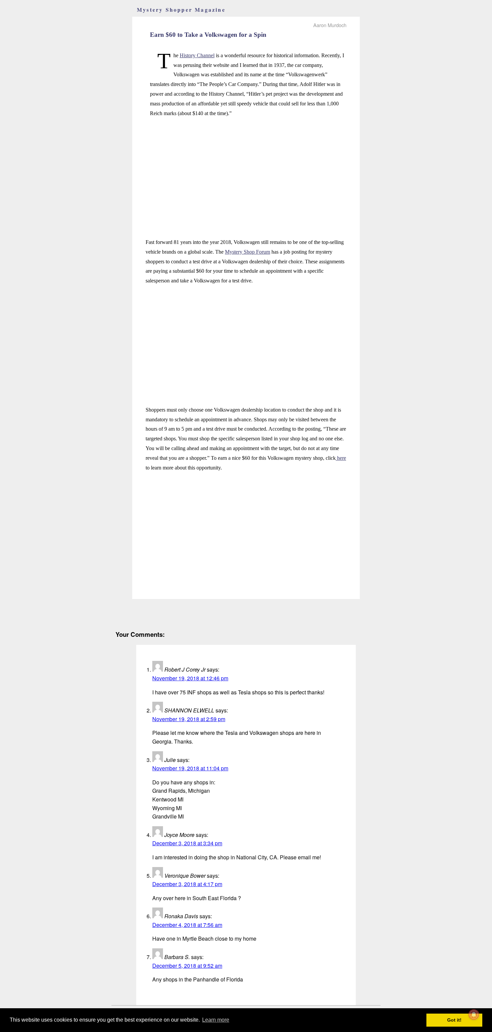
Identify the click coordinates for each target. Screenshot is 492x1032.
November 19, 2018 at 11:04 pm (190, 768)
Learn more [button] (215, 1020)
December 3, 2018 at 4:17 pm (187, 884)
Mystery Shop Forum (247, 252)
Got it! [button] (454, 1020)
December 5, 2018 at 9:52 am (187, 965)
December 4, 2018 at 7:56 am (187, 925)
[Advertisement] (246, 170)
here (341, 458)
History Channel (197, 55)
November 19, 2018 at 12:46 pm (190, 678)
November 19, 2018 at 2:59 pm (188, 719)
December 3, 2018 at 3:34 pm (187, 843)
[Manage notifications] (474, 1014)
